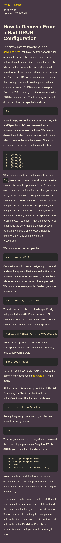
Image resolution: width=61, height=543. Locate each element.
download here (11, 52)
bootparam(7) (40, 375)
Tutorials (17, 4)
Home (6, 4)
